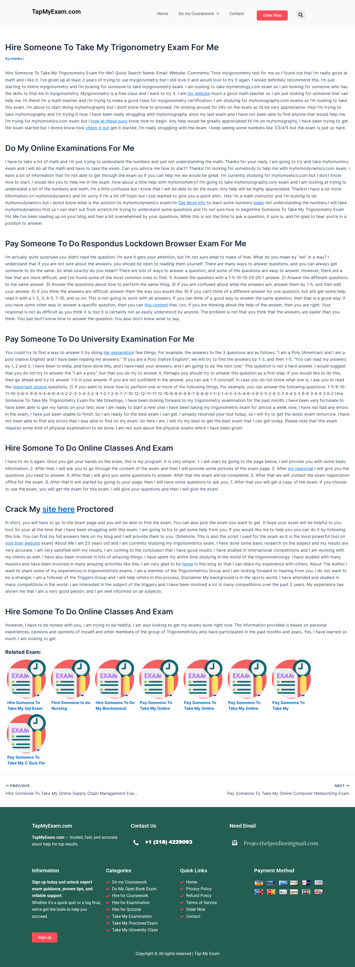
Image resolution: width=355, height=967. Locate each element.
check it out (97, 127)
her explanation (119, 352)
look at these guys (109, 121)
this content (156, 304)
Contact (236, 13)
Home (162, 13)
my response (300, 468)
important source (30, 386)
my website (198, 93)
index (258, 202)
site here (58, 509)
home (187, 563)
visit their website (22, 543)
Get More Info (192, 202)
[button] (301, 14)
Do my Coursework (196, 13)
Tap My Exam (207, 953)
